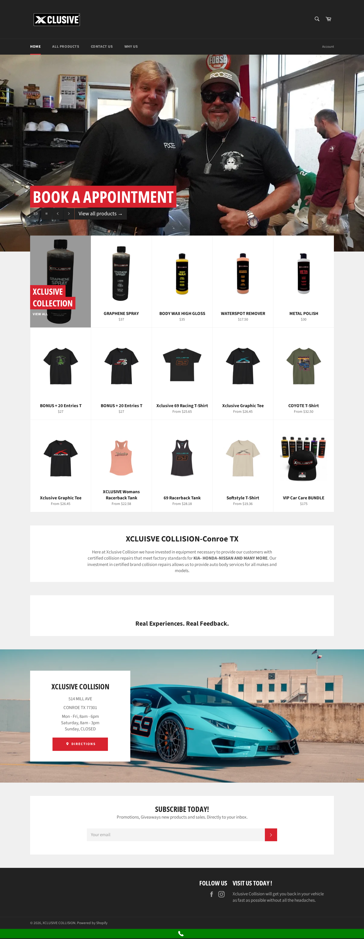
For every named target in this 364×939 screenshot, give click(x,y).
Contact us (102, 46)
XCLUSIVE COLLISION (59, 922)
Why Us (131, 46)
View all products (101, 224)
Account (328, 46)
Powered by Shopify (92, 922)
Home (35, 46)
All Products (65, 46)
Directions (82, 744)
